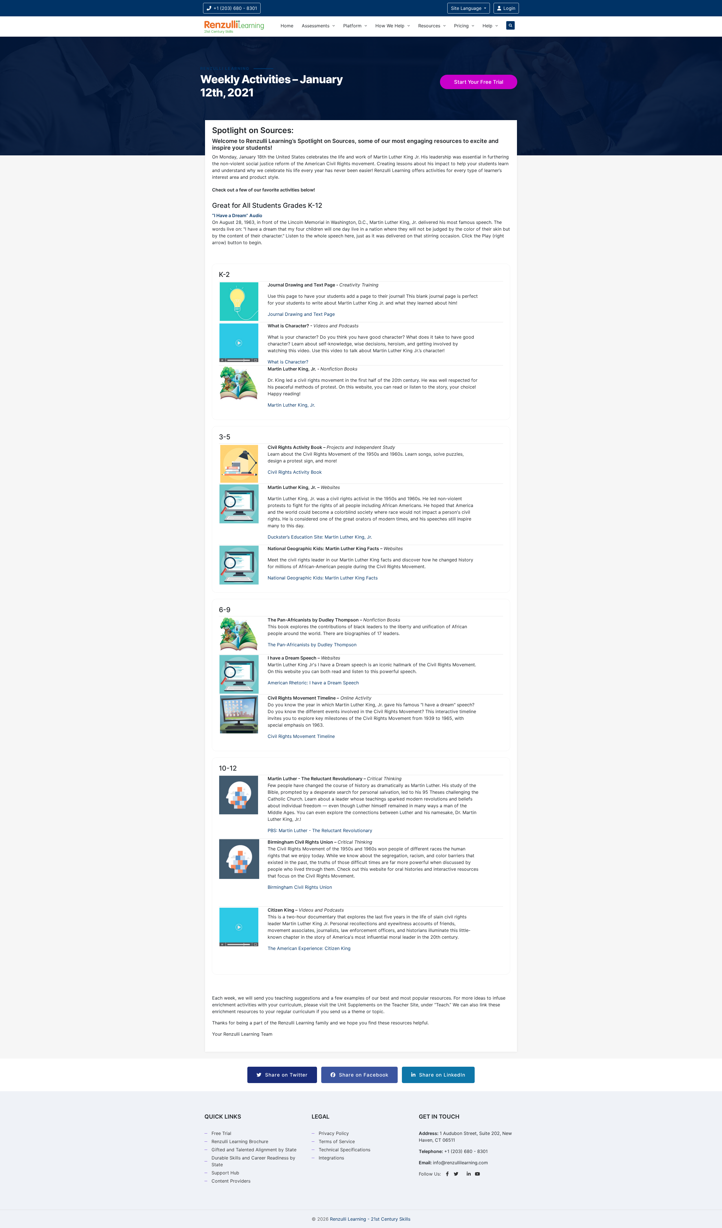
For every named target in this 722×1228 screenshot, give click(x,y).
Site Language (467, 8)
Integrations (331, 1158)
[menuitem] (510, 26)
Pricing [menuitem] (461, 25)
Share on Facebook (362, 1075)
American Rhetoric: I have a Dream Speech (313, 682)
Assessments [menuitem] (315, 25)
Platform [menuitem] (352, 25)
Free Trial (221, 1133)
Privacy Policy (334, 1133)
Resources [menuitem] (429, 25)
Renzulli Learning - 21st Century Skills (370, 1219)
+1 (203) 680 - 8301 (235, 8)
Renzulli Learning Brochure (240, 1141)
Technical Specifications (344, 1149)
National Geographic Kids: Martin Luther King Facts (323, 578)
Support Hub (225, 1173)
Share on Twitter (285, 1075)
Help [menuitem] (487, 25)
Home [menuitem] (287, 25)
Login (509, 8)
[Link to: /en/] (234, 26)
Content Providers (231, 1181)
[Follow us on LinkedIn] (469, 1174)
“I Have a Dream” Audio (237, 215)
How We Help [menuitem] (389, 25)
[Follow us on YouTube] (477, 1174)
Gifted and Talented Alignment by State (254, 1149)
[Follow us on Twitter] (456, 1174)
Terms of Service (337, 1141)
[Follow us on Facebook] (447, 1174)
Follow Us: (430, 1174)
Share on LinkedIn (440, 1075)
